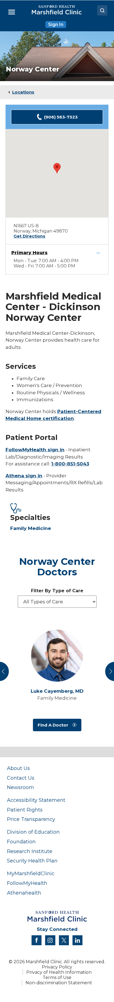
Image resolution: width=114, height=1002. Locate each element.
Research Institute (29, 851)
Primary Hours (29, 252)
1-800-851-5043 (70, 464)
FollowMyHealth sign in (35, 449)
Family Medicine (30, 528)
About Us (18, 768)
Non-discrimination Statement (58, 982)
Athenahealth (24, 893)
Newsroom (20, 787)
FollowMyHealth (27, 883)
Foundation (21, 841)
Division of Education (33, 832)
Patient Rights (25, 810)
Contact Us (20, 778)
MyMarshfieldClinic (31, 873)
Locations (23, 92)
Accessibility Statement (36, 800)
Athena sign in (24, 475)
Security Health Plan (32, 860)
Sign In (55, 24)
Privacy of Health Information (59, 972)
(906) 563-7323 (61, 117)
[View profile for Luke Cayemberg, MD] (57, 656)
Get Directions (29, 236)
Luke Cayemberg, (57, 691)
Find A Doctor (53, 725)
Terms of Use (57, 977)
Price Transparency (31, 819)
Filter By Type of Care (57, 590)
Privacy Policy (57, 967)
